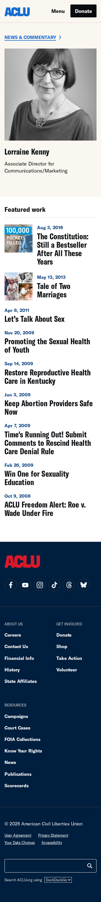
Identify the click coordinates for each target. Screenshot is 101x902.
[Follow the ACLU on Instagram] (40, 585)
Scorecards (16, 785)
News (10, 762)
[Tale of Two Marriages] (50, 286)
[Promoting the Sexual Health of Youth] (50, 342)
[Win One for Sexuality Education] (50, 474)
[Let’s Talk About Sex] (50, 315)
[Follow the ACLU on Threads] (69, 585)
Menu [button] (58, 11)
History (12, 669)
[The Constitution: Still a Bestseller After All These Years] (50, 244)
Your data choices (19, 842)
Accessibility (52, 842)
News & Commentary (30, 37)
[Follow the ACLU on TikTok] (54, 585)
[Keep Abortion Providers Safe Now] (50, 404)
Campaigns (16, 716)
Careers (12, 634)
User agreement (17, 835)
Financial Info (19, 658)
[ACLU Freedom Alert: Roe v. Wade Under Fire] (50, 505)
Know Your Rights (23, 750)
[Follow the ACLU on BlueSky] (83, 585)
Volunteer (66, 669)
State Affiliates (20, 681)
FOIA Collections (22, 739)
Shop (61, 646)
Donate (83, 11)
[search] (90, 866)
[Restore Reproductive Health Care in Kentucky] (50, 373)
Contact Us (16, 646)
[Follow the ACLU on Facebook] (10, 585)
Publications (17, 774)
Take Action (69, 658)
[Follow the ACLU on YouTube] (25, 585)
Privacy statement (53, 835)
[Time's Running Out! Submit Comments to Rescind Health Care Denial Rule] (50, 439)
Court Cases (17, 727)
